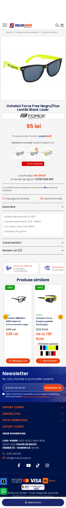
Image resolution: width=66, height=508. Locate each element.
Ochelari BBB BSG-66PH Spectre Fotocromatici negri (17, 321)
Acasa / (10, 32)
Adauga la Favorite (17, 198)
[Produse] (4, 26)
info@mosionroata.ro (18, 458)
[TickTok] (38, 465)
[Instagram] (47, 465)
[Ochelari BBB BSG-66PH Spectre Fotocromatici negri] (18, 299)
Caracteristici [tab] (11, 243)
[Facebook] (19, 465)
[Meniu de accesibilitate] (3, 481)
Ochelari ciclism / (50, 32)
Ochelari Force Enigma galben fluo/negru (44, 321)
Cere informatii (52, 198)
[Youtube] (28, 465)
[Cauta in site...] (57, 25)
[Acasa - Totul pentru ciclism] (20, 25)
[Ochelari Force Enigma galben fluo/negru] (48, 299)
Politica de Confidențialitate (36, 396)
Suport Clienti (13, 407)
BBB (8, 315)
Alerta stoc (34, 502)
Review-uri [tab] (12, 250)
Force (39, 315)
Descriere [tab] (8, 207)
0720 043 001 (13, 453)
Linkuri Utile (11, 414)
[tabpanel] (33, 68)
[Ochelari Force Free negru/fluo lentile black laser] (33, 68)
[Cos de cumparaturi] (62, 25)
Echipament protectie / (27, 32)
